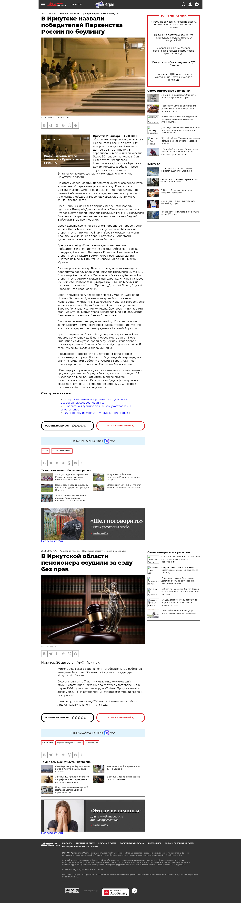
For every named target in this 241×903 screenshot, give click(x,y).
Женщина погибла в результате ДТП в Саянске (173, 64)
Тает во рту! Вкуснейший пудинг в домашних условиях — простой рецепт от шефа (178, 108)
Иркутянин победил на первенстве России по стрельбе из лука (123, 477)
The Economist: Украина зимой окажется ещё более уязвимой (176, 169)
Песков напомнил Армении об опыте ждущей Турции (180, 213)
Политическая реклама (132, 843)
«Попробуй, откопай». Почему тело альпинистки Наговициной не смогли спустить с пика (179, 151)
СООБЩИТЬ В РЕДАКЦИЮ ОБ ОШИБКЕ (80, 846)
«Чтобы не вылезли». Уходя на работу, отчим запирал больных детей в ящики (174, 24)
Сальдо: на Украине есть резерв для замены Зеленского (179, 180)
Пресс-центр (154, 843)
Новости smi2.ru (52, 541)
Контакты (67, 843)
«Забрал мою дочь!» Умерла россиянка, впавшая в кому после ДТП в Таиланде (173, 51)
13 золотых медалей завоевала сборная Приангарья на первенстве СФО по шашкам (70, 498)
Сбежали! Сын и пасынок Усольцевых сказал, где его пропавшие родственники (180, 559)
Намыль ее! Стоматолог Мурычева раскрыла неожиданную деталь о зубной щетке (179, 119)
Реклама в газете (107, 843)
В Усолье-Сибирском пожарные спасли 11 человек (123, 778)
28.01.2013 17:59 (48, 13)
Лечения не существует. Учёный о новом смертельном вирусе (178, 96)
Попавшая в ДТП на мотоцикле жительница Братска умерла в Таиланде (174, 77)
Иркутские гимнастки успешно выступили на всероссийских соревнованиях (94, 401)
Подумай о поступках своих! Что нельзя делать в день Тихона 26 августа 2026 (173, 38)
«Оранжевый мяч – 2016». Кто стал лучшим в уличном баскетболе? (124, 486)
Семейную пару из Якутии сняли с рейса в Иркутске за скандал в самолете (72, 769)
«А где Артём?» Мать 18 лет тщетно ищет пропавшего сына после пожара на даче (179, 602)
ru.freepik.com (48, 646)
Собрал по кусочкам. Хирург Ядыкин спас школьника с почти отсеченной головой (180, 591)
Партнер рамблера (90, 891)
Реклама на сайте (85, 843)
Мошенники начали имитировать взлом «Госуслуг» (178, 202)
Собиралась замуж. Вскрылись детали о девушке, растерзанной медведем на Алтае (178, 581)
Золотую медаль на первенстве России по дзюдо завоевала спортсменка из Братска (71, 477)
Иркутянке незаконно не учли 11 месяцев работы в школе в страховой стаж (71, 790)
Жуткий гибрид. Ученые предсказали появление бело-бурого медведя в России (180, 141)
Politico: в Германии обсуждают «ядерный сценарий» (177, 191)
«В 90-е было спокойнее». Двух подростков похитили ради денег (178, 611)
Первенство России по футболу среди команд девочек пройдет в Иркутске (72, 487)
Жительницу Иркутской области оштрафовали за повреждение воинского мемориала (72, 779)
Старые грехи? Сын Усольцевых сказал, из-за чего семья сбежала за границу (179, 570)
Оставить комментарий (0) (120, 426)
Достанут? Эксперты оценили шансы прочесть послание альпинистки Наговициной (180, 130)
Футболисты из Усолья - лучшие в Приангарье (96, 412)
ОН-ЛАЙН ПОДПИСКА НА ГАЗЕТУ (179, 843)
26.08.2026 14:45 (49, 551)
